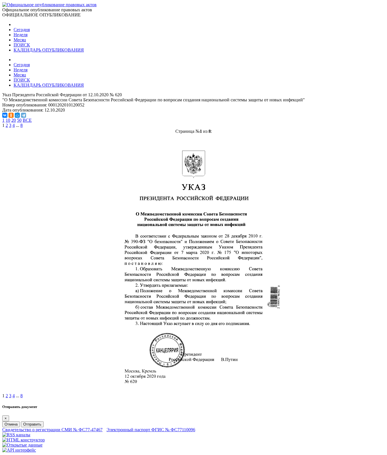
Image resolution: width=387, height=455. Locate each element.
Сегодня (22, 29)
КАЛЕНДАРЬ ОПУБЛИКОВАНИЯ (49, 50)
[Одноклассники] (11, 115)
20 (13, 120)
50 (19, 120)
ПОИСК (22, 44)
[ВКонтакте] (4, 115)
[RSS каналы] (16, 434)
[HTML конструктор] (23, 439)
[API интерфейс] (19, 450)
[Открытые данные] (22, 445)
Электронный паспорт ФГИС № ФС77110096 (151, 429)
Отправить (32, 424)
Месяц (20, 39)
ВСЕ (27, 120)
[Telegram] (23, 115)
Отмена (11, 424)
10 (8, 120)
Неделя (20, 34)
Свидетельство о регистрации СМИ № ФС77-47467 (52, 429)
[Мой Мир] (17, 115)
